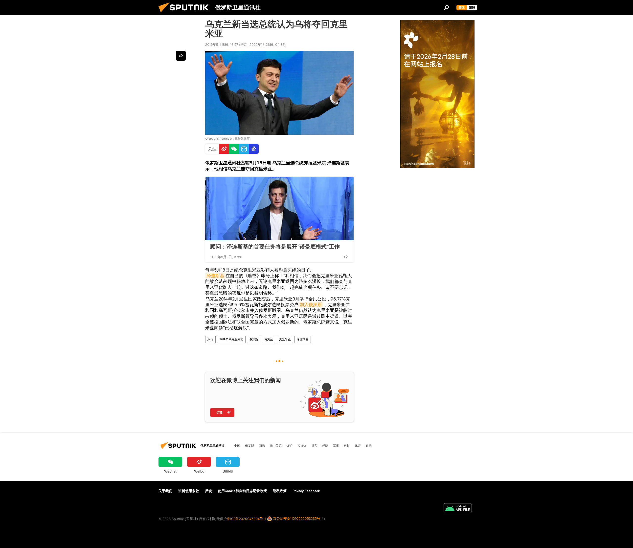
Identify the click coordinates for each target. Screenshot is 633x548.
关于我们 (165, 491)
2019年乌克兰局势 (231, 339)
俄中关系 (276, 445)
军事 (336, 445)
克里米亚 (285, 339)
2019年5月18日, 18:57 (221, 44)
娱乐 (369, 445)
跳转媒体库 (242, 138)
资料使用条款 (188, 491)
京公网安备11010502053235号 (296, 518)
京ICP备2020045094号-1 (246, 519)
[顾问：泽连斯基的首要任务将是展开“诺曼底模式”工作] (279, 208)
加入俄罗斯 (311, 304)
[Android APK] (458, 508)
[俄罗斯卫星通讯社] (185, 13)
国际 (262, 445)
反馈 (208, 491)
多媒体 (301, 445)
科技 (347, 445)
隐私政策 (280, 491)
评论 (290, 445)
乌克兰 (268, 339)
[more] (346, 256)
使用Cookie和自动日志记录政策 (242, 491)
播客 (314, 445)
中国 (237, 445)
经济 (325, 445)
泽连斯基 (215, 275)
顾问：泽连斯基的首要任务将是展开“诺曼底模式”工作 (275, 246)
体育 (358, 445)
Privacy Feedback (306, 491)
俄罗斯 (253, 339)
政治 (210, 339)
